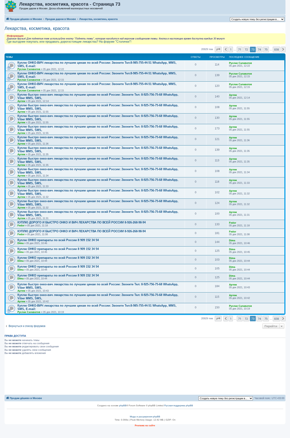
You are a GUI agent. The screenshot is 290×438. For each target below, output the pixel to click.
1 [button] (231, 49)
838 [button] (276, 49)
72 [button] (246, 49)
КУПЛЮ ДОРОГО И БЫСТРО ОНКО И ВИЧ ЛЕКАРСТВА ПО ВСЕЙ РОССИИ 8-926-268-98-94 (81, 222)
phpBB (122, 405)
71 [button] (239, 49)
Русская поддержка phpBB (178, 405)
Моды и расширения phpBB (145, 416)
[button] (218, 49)
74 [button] (259, 49)
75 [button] (266, 49)
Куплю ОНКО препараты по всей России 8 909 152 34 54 (58, 240)
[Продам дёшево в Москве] (12, 6)
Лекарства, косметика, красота (37, 28)
